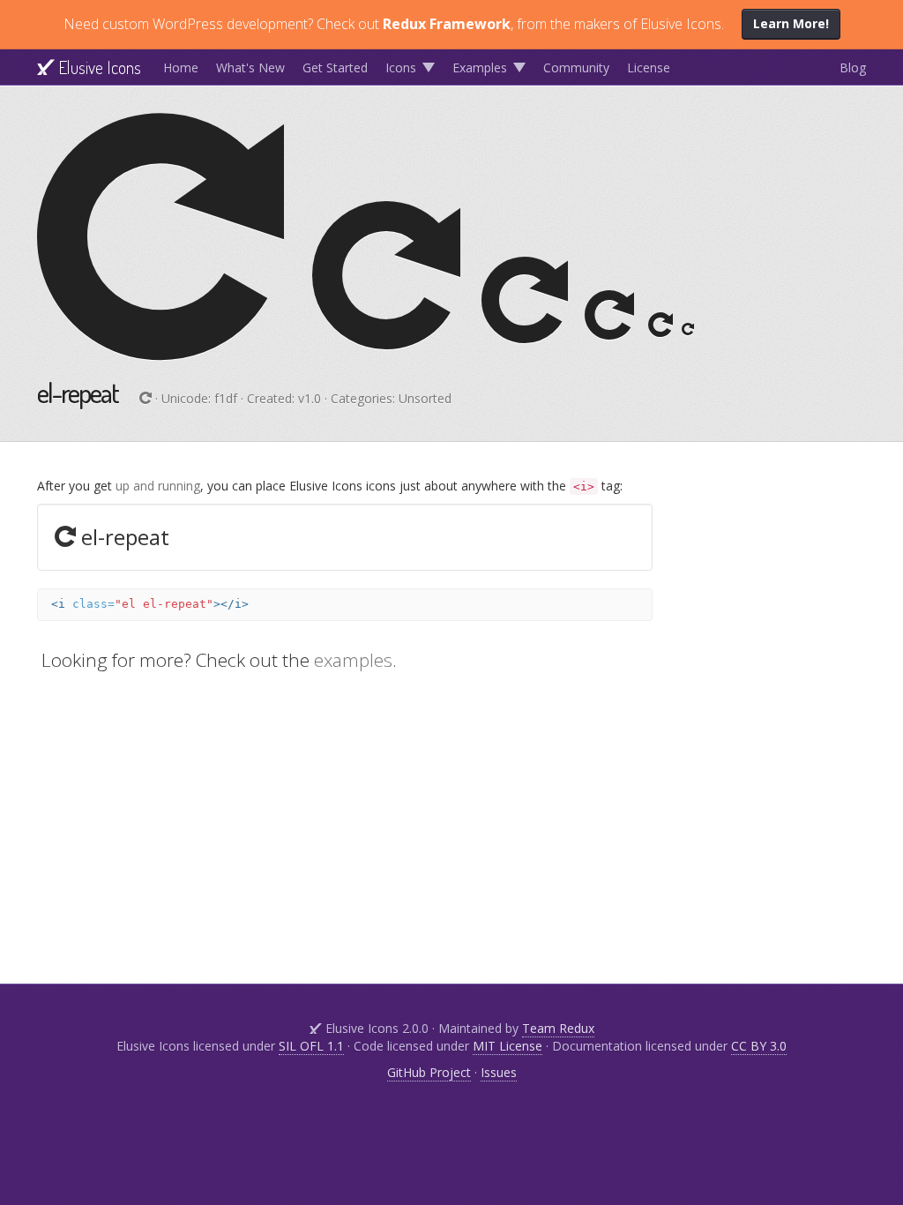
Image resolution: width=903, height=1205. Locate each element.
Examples (479, 67)
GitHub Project (429, 1072)
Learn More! (791, 23)
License (648, 67)
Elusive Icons (98, 67)
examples (353, 659)
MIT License (507, 1045)
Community (576, 67)
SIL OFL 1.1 (311, 1045)
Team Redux (558, 1028)
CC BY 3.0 (759, 1045)
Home (180, 67)
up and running (158, 485)
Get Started (335, 67)
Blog (853, 67)
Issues (499, 1072)
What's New (250, 67)
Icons (400, 67)
